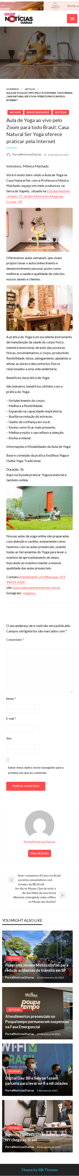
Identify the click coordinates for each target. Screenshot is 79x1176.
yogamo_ (29, 593)
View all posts (39, 853)
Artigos (30, 89)
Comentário (15, 639)
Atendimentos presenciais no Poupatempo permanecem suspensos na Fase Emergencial (37, 1021)
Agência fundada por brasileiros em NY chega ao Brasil (35, 1137)
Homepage (12, 89)
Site (9, 738)
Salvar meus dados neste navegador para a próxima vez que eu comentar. (36, 770)
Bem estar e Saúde (38, 112)
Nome (11, 698)
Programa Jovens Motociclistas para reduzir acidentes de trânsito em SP (36, 968)
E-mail (11, 718)
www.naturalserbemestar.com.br (36, 587)
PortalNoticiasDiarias (27, 154)
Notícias (61, 112)
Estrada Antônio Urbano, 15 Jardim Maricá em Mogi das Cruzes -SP (38, 196)
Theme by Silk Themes (39, 1170)
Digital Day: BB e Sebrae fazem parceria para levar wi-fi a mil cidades (36, 1081)
